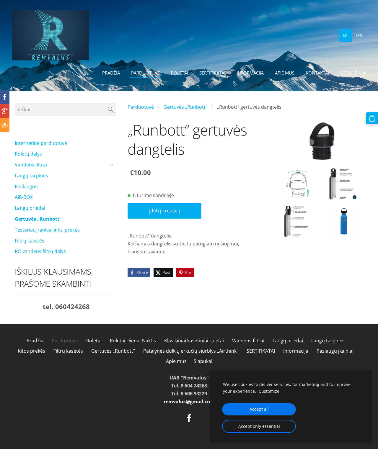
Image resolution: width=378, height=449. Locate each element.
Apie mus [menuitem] (284, 73)
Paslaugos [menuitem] (26, 186)
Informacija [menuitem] (250, 73)
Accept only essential (259, 426)
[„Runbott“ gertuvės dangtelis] (298, 184)
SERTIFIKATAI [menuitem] (212, 73)
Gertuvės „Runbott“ (185, 107)
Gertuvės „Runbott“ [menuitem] (38, 219)
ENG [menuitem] (360, 35)
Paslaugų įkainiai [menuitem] (335, 351)
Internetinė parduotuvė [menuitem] (41, 143)
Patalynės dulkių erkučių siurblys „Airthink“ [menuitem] (190, 351)
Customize (269, 391)
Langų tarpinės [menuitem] (31, 175)
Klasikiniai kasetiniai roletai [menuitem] (194, 340)
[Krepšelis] (372, 118)
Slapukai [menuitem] (203, 361)
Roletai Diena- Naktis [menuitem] (133, 340)
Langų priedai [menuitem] (30, 208)
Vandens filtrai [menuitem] (31, 164)
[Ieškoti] (110, 109)
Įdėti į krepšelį (164, 210)
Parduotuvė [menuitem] (145, 73)
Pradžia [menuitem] (111, 73)
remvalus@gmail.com (189, 401)
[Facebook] (189, 418)
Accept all (259, 409)
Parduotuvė (141, 107)
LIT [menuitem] (345, 35)
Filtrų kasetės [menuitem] (29, 240)
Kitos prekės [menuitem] (31, 351)
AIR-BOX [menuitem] (23, 197)
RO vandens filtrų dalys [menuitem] (40, 251)
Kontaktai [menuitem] (317, 73)
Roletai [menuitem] (179, 73)
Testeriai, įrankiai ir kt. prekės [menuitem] (47, 230)
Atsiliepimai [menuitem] (353, 73)
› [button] (113, 165)
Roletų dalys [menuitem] (28, 154)
